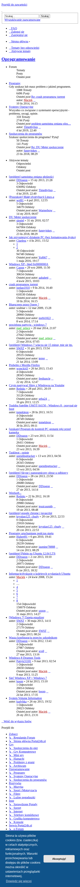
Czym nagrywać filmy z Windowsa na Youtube (36, 385)
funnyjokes (30, 150)
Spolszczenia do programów (25, 133)
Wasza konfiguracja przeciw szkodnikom (33, 637)
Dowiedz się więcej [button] (19, 881)
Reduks (20, 388)
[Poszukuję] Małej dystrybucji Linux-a (31, 196)
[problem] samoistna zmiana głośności (31, 176)
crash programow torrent (23, 284)
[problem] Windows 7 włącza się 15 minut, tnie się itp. (41, 345)
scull (41, 651)
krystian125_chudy (27, 516)
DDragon (22, 180)
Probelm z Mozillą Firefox (24, 365)
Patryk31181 (23, 661)
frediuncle (44, 378)
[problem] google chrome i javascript (30, 513)
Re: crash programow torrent (48, 96)
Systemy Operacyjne (21, 106)
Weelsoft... (15, 493)
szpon (42, 610)
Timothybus (31, 127)
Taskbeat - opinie (19, 452)
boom (19, 681)
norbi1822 (45, 318)
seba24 (43, 398)
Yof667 (43, 257)
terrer (42, 358)
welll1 (20, 200)
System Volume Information (25, 698)
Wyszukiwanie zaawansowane (22, 19)
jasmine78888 (47, 546)
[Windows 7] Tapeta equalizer (26, 617)
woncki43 (22, 368)
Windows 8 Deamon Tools (24, 657)
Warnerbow (45, 210)
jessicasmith (46, 506)
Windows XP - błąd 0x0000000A (28, 264)
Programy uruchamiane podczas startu (31, 533)
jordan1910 (23, 287)
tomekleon (22, 412)
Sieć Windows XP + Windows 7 (28, 678)
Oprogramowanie (18, 59)
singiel (20, 220)
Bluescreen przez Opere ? (24, 304)
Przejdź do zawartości (14, 4)
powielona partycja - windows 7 (28, 324)
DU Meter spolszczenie (22, 217)
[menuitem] (13, 28)
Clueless (21, 240)
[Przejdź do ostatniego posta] (54, 190)
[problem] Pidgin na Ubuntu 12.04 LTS (32, 553)
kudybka (21, 701)
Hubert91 (22, 536)
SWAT (20, 348)
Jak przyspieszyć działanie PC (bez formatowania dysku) (42, 237)
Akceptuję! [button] (59, 858)
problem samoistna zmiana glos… (51, 123)
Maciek (28, 100)
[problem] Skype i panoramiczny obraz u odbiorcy (38, 472)
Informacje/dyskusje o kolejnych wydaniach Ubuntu (39, 573)
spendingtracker (25, 456)
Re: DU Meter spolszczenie (47, 147)
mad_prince (23, 328)
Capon (20, 267)
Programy (14, 83)
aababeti (43, 277)
